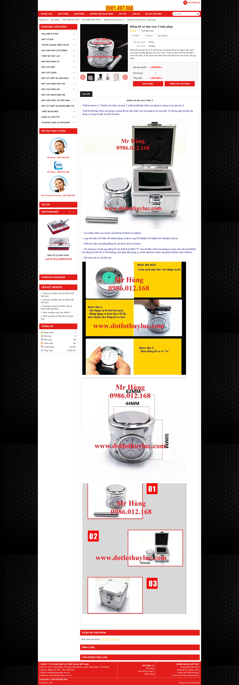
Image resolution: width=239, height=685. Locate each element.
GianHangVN (194, 683)
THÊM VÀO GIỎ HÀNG (179, 84)
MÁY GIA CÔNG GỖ (50, 89)
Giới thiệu (63, 14)
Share (136, 36)
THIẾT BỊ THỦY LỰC (50, 56)
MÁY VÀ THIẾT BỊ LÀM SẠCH (54, 78)
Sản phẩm (79, 14)
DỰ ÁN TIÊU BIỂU (153, 14)
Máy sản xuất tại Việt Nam (55, 100)
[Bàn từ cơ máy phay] (58, 235)
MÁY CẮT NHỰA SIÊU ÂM (53, 95)
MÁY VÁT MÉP (48, 67)
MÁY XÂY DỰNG (49, 73)
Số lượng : (138, 73)
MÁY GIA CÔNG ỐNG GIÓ (53, 84)
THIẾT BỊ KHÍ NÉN (49, 111)
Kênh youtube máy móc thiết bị (56, 312)
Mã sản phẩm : (140, 42)
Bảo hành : (142, 46)
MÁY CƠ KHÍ (47, 39)
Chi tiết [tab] (86, 94)
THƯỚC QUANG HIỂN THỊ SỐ (55, 45)
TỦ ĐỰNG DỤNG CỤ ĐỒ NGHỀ (55, 122)
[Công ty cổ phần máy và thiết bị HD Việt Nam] (119, 10)
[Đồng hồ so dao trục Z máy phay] (104, 48)
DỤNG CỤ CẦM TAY (50, 117)
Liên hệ (136, 14)
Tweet (150, 36)
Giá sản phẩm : (140, 67)
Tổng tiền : (138, 78)
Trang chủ (46, 14)
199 (147, 31)
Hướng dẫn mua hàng (101, 14)
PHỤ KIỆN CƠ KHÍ (49, 34)
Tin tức (123, 14)
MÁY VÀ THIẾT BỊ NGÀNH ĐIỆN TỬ (57, 106)
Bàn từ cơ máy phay (58, 255)
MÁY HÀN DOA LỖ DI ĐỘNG (54, 50)
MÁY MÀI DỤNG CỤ (50, 61)
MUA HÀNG (148, 84)
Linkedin (164, 36)
